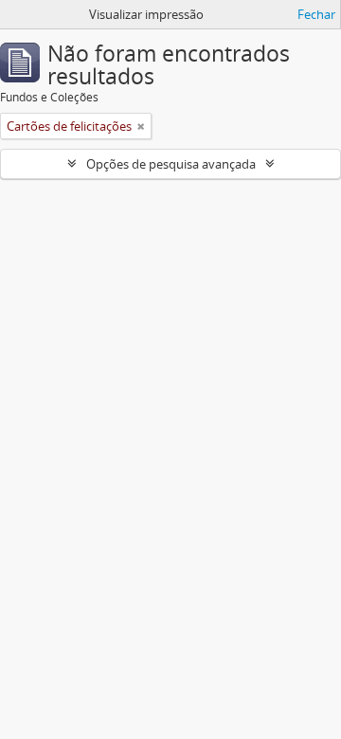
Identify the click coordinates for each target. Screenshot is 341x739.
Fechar (316, 14)
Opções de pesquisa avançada (171, 163)
